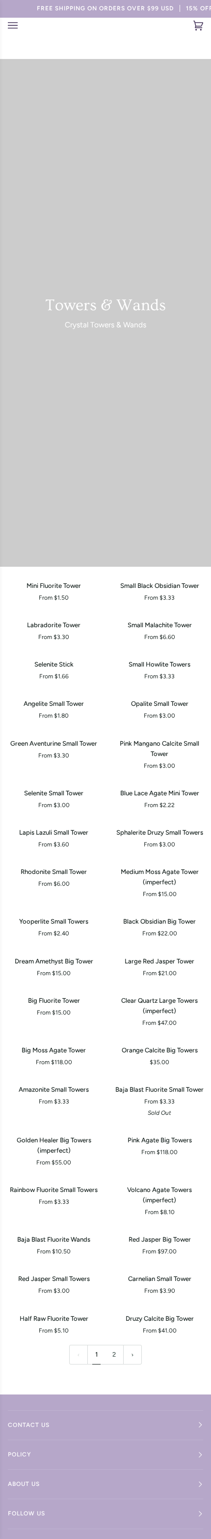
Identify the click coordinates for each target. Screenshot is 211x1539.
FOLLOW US (26, 1513)
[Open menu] (19, 25)
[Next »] (132, 1355)
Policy (19, 1454)
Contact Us (29, 1425)
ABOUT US (24, 1484)
